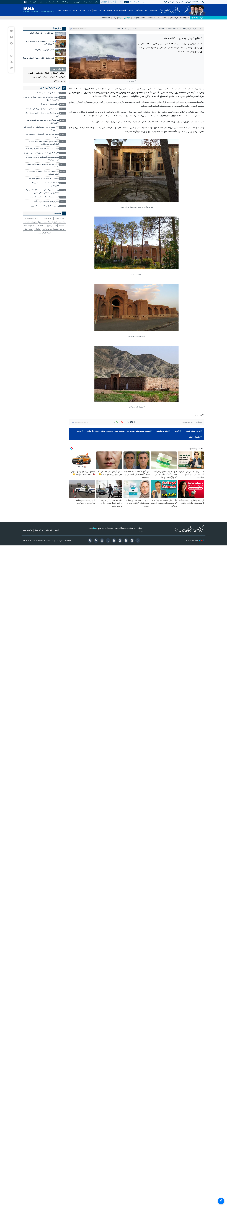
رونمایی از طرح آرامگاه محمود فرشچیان (45, 206)
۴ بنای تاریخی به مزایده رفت (44, 50)
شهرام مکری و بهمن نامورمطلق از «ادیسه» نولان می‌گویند (42, 135)
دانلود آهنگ (39, 225)
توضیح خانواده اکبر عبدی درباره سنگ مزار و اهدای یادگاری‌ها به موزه (41, 98)
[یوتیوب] (113, 541)
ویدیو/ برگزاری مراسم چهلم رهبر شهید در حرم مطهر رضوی (43, 121)
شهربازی (62, 77)
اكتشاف (62, 73)
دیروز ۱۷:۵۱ (63, 202)
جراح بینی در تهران (59, 222)
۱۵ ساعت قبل (62, 179)
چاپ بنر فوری (59, 218)
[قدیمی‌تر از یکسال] (60, 35)
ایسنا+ (59, 10)
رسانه (114, 18)
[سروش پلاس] (125, 541)
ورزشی (89, 10)
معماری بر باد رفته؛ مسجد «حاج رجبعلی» (44, 178)
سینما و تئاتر (151, 18)
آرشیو (97, 2)
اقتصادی (109, 10)
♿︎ (221, 1201)
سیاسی (130, 10)
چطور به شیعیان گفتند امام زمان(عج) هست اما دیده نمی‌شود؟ (42, 158)
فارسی (119, 2)
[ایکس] (107, 541)
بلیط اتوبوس (47, 218)
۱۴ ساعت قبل (62, 171)
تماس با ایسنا (76, 2)
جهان (95, 10)
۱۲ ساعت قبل (62, 164)
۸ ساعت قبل (62, 120)
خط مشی (49, 530)
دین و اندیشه (184, 18)
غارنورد (31, 73)
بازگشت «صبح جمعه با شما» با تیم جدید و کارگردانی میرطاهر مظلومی (44, 142)
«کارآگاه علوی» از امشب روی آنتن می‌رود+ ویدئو (41, 153)
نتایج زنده (32, 2)
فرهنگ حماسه (105, 18)
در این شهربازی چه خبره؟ (50, 104)
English (104, 2)
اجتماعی (102, 10)
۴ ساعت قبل (62, 97)
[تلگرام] (119, 541)
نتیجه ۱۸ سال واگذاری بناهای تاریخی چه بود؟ (38, 58)
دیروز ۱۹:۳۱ (63, 197)
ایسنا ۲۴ (65, 2)
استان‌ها (82, 10)
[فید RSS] (95, 541)
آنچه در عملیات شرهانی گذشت (48, 92)
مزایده (79, 431)
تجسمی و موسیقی (138, 18)
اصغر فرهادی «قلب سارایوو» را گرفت (46, 201)
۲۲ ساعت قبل (62, 183)
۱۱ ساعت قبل (62, 149)
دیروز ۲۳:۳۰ (62, 190)
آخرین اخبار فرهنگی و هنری (50, 87)
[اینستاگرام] (101, 541)
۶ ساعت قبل (62, 109)
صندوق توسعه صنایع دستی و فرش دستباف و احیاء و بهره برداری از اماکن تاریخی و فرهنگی (118, 431)
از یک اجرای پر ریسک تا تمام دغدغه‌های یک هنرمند (43, 165)
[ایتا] (131, 541)
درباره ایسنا (88, 2)
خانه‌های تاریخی (194, 437)
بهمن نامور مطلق (59, 81)
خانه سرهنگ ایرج (162, 431)
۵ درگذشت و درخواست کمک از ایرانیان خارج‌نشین (45, 184)
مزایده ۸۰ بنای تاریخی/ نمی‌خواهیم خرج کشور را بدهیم (40, 42)
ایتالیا (47, 73)
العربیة (112, 2)
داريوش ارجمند (36, 77)
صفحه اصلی (153, 10)
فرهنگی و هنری (120, 10)
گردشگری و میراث (124, 18)
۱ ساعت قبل (62, 93)
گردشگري (54, 73)
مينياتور (45, 77)
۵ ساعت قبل (62, 104)
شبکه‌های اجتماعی (52, 2)
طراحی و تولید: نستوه (192, 541)
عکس (75, 10)
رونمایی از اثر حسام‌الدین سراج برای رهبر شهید (42, 148)
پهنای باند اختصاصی (31, 218)
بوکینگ (37, 229)
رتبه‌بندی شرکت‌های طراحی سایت (54, 229)
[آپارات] (89, 541)
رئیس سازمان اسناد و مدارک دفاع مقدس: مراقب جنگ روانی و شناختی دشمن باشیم (41, 191)
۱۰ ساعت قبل (62, 127)
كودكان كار (53, 77)
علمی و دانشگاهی (141, 10)
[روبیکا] (137, 541)
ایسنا (174, 8)
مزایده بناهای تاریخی (192, 431)
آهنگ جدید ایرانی (45, 222)
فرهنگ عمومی (173, 18)
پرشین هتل (28, 229)
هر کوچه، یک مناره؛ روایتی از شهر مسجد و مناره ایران (42, 114)
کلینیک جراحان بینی (44, 232)
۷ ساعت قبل (62, 113)
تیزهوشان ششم (29, 225)
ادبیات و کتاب (161, 18)
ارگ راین (176, 431)
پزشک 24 (62, 225)
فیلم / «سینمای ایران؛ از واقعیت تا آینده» (44, 197)
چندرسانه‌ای (67, 10)
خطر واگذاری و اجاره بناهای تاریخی (42, 33)
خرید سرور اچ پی (51, 225)
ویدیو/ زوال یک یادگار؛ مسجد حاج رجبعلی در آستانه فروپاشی (42, 172)
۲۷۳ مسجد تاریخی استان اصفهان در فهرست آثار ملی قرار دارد (41, 128)
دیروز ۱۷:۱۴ (63, 206)
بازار (41, 2)
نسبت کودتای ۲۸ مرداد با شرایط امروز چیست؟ (42, 108)
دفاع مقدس (39, 73)
